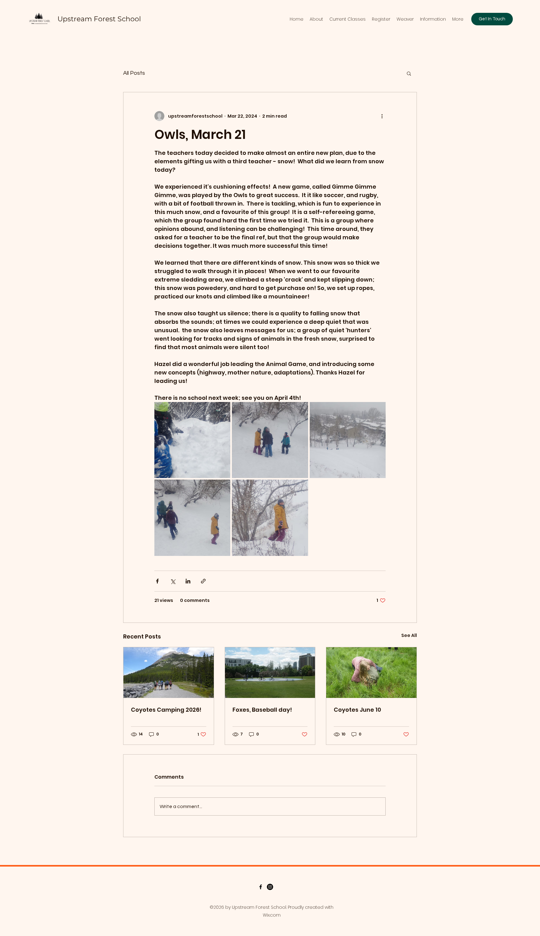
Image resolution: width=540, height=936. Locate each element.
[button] (409, 73)
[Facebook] (261, 887)
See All (409, 635)
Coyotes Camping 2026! (166, 710)
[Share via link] (203, 581)
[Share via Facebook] (157, 581)
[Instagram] (270, 887)
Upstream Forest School (99, 19)
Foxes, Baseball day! (262, 710)
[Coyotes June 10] (371, 672)
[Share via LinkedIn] (188, 581)
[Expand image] (192, 440)
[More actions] (382, 116)
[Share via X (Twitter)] (173, 581)
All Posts (134, 73)
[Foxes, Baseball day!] (270, 672)
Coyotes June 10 (357, 710)
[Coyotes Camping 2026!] (168, 672)
